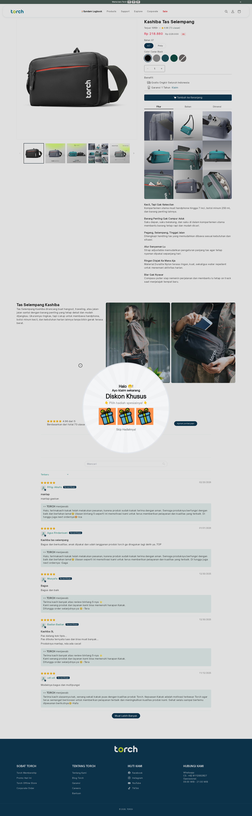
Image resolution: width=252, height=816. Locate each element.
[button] (107, 416)
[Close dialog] (80, 365)
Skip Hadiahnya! (126, 429)
